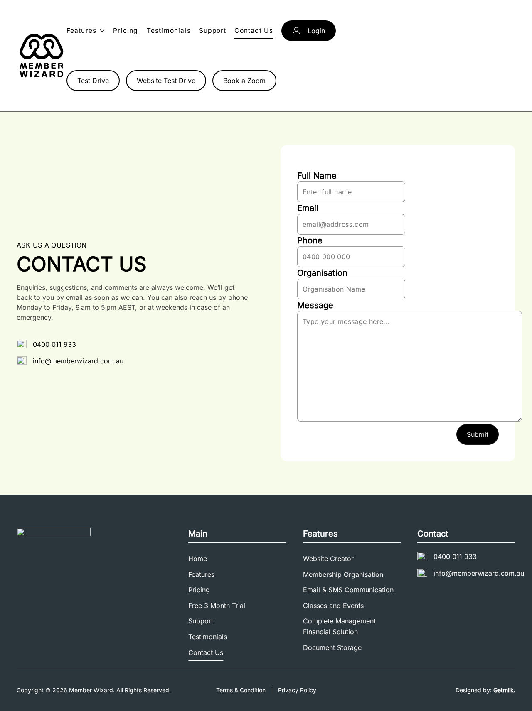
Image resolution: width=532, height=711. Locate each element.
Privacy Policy (297, 690)
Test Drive (93, 80)
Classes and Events (333, 605)
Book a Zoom (244, 80)
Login (316, 31)
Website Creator (328, 558)
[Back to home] (41, 55)
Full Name (317, 176)
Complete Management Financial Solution (339, 626)
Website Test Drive (166, 80)
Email (307, 208)
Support (212, 30)
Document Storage (332, 647)
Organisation (322, 273)
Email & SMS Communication (348, 590)
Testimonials (169, 30)
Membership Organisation (343, 574)
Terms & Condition (241, 690)
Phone (310, 240)
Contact (432, 534)
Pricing (125, 30)
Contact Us (253, 30)
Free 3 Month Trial (216, 605)
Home (197, 558)
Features (201, 574)
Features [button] (81, 30)
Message (315, 305)
